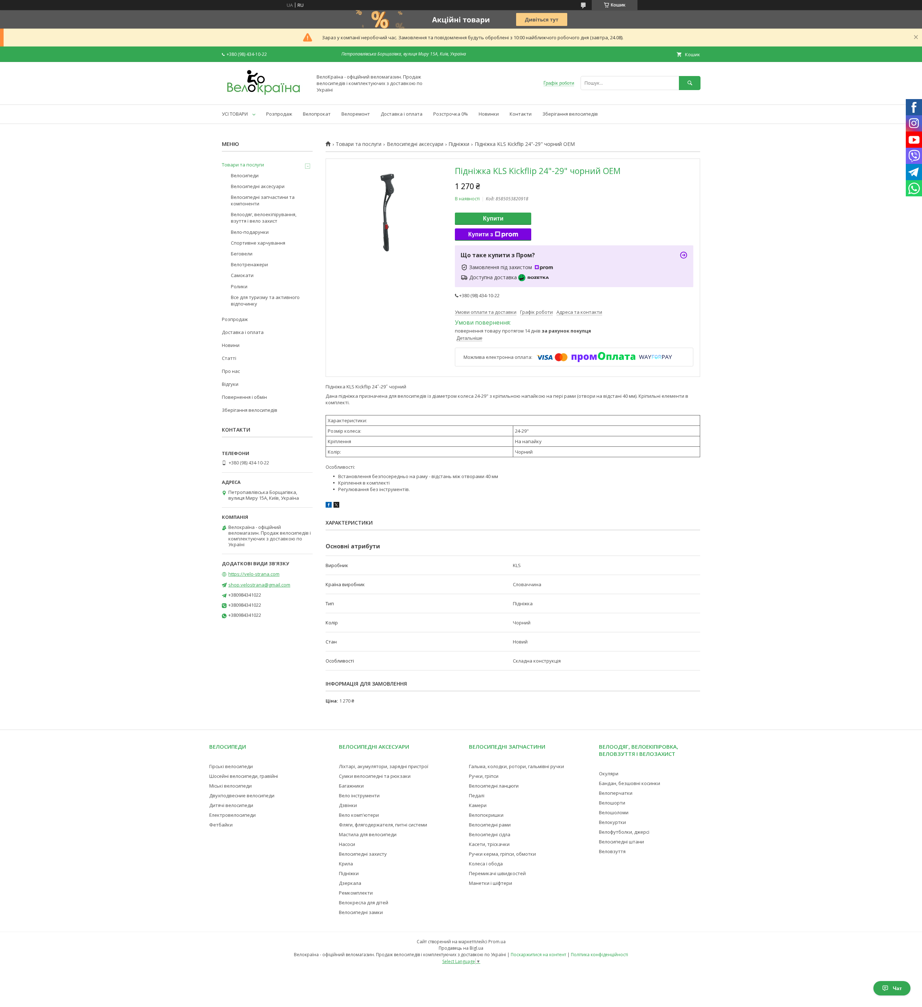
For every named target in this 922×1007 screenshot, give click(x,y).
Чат (897, 988)
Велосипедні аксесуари (415, 144)
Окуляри (608, 773)
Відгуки (230, 384)
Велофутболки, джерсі (624, 832)
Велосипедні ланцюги (494, 786)
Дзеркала (350, 883)
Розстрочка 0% (450, 114)
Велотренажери (249, 264)
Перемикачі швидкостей (497, 873)
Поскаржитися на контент (538, 955)
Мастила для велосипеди (368, 834)
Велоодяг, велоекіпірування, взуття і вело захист (263, 217)
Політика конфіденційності (599, 955)
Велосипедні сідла (489, 834)
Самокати (242, 275)
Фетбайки (221, 824)
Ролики (239, 286)
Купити (493, 218)
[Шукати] (690, 83)
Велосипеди (245, 175)
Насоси (347, 844)
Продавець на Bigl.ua (461, 948)
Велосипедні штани (621, 841)
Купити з (480, 234)
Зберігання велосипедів (570, 114)
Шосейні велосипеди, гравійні (243, 776)
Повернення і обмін (244, 397)
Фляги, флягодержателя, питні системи (383, 824)
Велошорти (612, 802)
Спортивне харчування (258, 243)
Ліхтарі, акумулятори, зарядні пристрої (383, 766)
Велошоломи (613, 812)
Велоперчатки (615, 793)
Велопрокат (317, 114)
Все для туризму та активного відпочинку (265, 300)
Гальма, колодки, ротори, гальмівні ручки (516, 766)
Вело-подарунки (250, 232)
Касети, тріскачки (489, 844)
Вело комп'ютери (359, 815)
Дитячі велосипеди (231, 805)
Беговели (241, 253)
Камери (478, 805)
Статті (229, 358)
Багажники (351, 786)
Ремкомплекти (356, 893)
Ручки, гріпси (483, 776)
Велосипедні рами (490, 824)
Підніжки (458, 144)
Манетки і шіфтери (490, 883)
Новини (231, 345)
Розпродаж (279, 114)
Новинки (489, 114)
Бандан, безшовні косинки (629, 783)
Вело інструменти (359, 795)
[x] (336, 506)
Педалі (476, 795)
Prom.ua (497, 942)
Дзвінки (348, 805)
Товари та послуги (358, 144)
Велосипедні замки (361, 912)
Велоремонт (355, 114)
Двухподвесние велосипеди (241, 795)
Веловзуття (612, 851)
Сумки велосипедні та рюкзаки (375, 776)
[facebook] (329, 506)
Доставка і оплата (401, 114)
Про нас (231, 371)
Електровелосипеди (232, 815)
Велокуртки (612, 822)
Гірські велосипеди (231, 766)
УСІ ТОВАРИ (235, 114)
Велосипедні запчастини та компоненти (263, 200)
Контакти (521, 114)
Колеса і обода (486, 863)
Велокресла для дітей (363, 902)
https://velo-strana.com (253, 574)
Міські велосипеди (230, 786)
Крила (346, 863)
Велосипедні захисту (363, 854)
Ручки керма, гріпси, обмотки (502, 854)
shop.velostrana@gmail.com (259, 585)
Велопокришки (486, 815)
